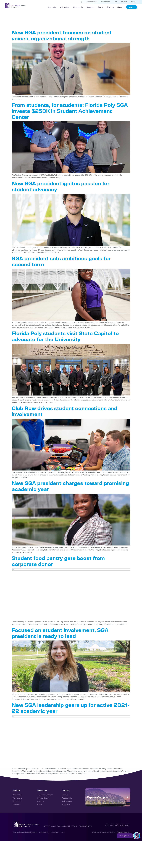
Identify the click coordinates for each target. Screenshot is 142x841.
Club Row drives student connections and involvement (64, 411)
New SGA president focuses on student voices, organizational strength (62, 35)
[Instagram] (107, 825)
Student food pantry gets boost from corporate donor (58, 561)
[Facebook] (117, 825)
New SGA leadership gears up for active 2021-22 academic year (70, 707)
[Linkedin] (127, 825)
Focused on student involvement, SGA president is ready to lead (60, 633)
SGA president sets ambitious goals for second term (61, 261)
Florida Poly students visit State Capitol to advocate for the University (65, 336)
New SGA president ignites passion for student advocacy (60, 186)
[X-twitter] (122, 825)
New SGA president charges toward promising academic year (70, 486)
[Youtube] (112, 825)
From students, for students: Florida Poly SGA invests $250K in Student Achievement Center (70, 110)
